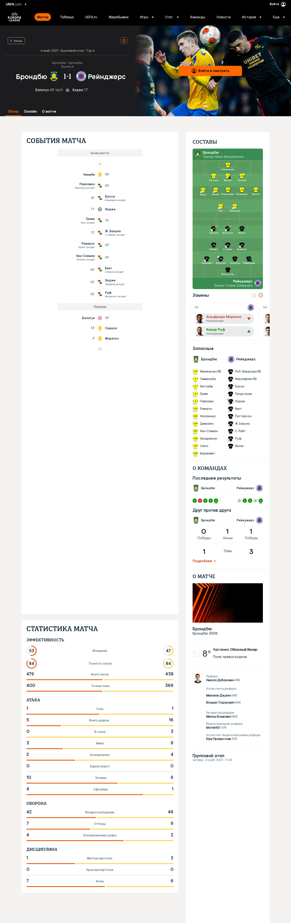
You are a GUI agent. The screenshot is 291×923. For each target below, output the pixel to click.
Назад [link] (18, 40)
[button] (146, 17)
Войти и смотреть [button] (213, 71)
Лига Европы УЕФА (14, 17)
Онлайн (30, 111)
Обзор (13, 111)
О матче (49, 111)
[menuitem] (43, 17)
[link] (42, 17)
